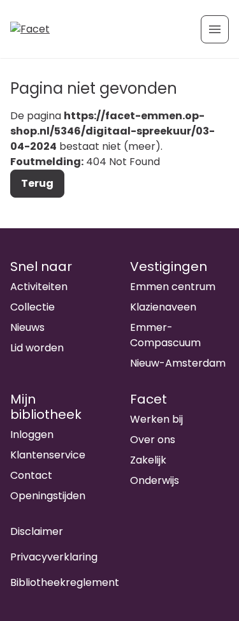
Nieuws (27, 327)
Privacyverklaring (54, 557)
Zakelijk (148, 460)
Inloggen (32, 434)
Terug (37, 183)
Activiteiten (39, 286)
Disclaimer (36, 531)
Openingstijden (47, 495)
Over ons (152, 439)
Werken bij (156, 419)
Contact (31, 475)
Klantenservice (47, 455)
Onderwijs (154, 480)
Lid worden (37, 347)
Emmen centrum (172, 286)
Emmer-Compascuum (165, 335)
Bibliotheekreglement (64, 582)
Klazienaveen (163, 307)
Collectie (32, 307)
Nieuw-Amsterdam (178, 363)
